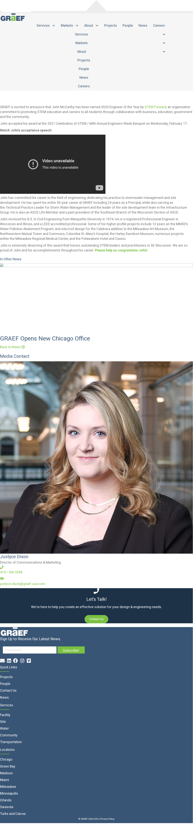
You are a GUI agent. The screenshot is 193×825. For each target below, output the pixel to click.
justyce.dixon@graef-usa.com (22, 584)
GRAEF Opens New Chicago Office (45, 338)
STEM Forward (155, 107)
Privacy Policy (107, 819)
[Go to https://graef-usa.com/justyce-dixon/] (96, 457)
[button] (12, 347)
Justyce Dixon (14, 556)
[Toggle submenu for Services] (53, 25)
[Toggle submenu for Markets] (77, 25)
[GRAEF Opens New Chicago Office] (96, 297)
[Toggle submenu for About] (97, 25)
